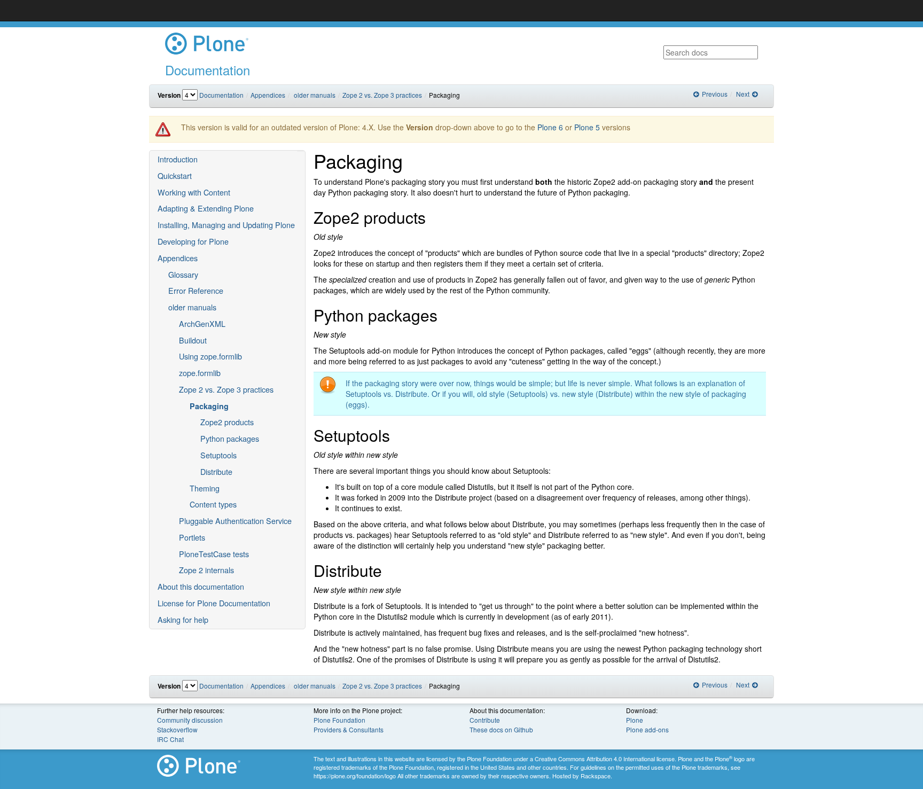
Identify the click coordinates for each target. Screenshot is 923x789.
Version (169, 95)
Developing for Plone (193, 241)
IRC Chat (170, 739)
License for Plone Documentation (214, 602)
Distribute (216, 471)
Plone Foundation (339, 719)
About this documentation (201, 586)
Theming (205, 488)
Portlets (192, 537)
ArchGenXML (202, 323)
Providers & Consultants (349, 729)
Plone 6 (550, 127)
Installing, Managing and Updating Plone (226, 224)
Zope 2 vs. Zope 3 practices (382, 94)
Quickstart (175, 175)
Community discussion (190, 719)
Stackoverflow (177, 729)
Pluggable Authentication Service (235, 520)
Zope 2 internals (206, 569)
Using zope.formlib (210, 356)
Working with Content (194, 192)
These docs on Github (501, 729)
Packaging (209, 406)
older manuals (314, 94)
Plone (634, 719)
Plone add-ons (647, 729)
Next (743, 93)
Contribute (485, 719)
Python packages (229, 438)
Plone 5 (587, 127)
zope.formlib (200, 372)
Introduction (178, 159)
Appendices (268, 94)
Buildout (193, 340)
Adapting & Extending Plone (206, 208)
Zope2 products (227, 421)
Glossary (183, 274)
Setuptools (218, 454)
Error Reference (195, 290)
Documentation (221, 94)
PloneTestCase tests (214, 553)
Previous (713, 93)
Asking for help (183, 619)
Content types (213, 504)
